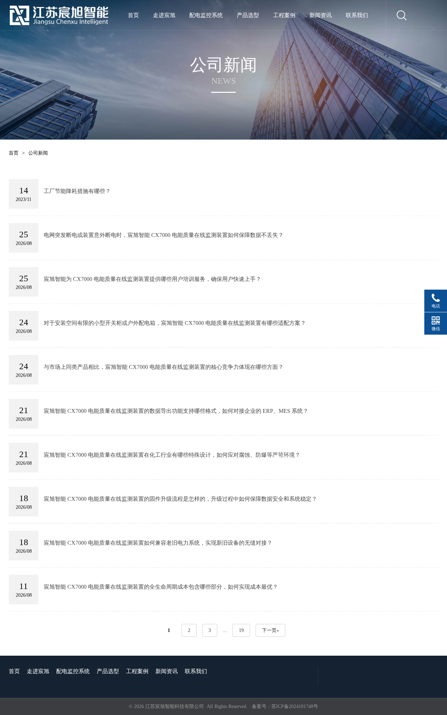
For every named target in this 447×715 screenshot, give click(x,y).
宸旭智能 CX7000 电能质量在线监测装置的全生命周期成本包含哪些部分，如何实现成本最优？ (161, 587)
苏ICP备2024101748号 (294, 706)
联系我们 (357, 15)
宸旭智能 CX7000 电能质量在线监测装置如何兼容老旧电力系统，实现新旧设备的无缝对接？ (158, 543)
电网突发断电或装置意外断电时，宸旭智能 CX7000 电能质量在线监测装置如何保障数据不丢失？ (164, 235)
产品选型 (248, 15)
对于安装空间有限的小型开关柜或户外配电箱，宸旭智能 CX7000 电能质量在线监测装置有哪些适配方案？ (175, 323)
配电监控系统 (206, 15)
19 (241, 630)
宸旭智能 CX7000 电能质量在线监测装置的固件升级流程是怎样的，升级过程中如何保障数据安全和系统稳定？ (180, 499)
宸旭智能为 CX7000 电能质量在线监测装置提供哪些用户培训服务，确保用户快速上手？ (152, 279)
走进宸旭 (164, 15)
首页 (133, 15)
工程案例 (284, 15)
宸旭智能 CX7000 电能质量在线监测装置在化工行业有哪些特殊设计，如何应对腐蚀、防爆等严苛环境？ (172, 455)
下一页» (270, 630)
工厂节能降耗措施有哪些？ (77, 191)
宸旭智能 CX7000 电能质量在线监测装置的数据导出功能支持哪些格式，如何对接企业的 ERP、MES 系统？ (176, 411)
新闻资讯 (320, 15)
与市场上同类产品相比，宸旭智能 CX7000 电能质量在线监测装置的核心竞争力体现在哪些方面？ (164, 367)
